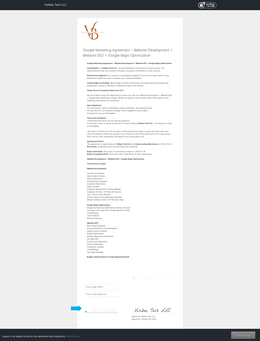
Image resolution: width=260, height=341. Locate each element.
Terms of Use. (73, 336)
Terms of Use (235, 323)
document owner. (228, 331)
